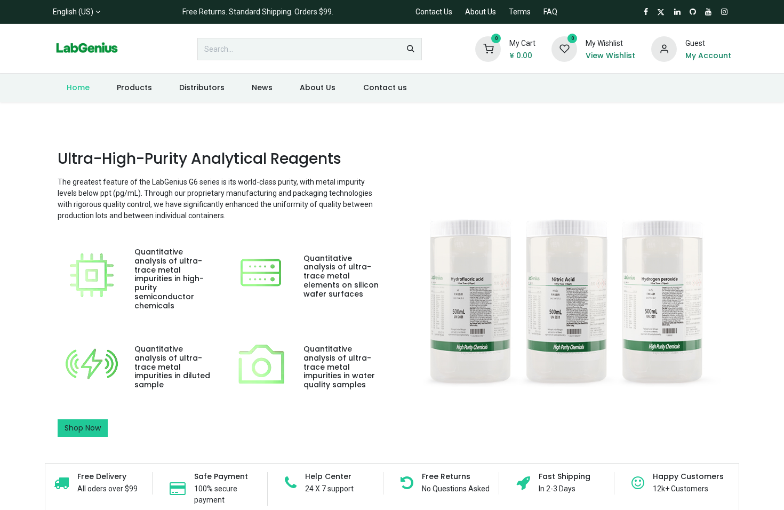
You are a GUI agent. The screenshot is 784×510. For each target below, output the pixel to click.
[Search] (410, 49)
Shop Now (83, 428)
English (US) (73, 11)
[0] (488, 48)
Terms (520, 11)
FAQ (550, 11)
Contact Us (433, 11)
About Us (480, 11)
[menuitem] (78, 88)
